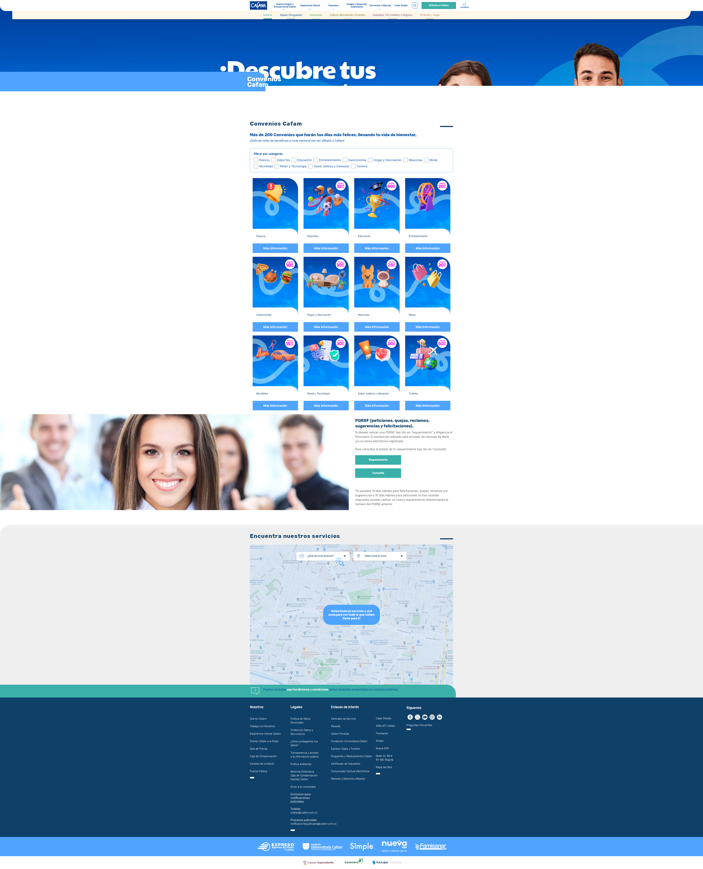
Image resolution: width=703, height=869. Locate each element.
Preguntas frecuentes (419, 725)
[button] (267, 15)
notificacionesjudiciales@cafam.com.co (313, 823)
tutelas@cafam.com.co (304, 812)
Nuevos (264, 160)
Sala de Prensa (258, 748)
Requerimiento (378, 459)
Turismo (362, 166)
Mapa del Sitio (384, 767)
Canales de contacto (262, 763)
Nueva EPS (382, 748)
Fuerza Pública (258, 771)
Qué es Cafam (258, 718)
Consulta (378, 473)
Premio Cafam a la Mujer (264, 741)
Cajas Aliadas (383, 718)
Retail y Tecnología (293, 166)
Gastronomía (357, 160)
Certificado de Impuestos (345, 763)
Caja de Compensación (263, 756)
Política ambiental (301, 764)
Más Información (377, 248)
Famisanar (382, 733)
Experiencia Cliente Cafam (265, 733)
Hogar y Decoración (387, 160)
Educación (304, 160)
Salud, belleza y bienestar (331, 166)
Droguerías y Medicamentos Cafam (351, 756)
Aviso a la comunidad (303, 786)
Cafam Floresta (340, 733)
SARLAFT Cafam (385, 726)
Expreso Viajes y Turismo (345, 748)
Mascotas (415, 160)
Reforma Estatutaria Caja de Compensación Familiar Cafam (304, 775)
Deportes (283, 160)
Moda (433, 160)
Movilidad (266, 166)
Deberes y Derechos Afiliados (348, 778)
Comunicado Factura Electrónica (350, 771)
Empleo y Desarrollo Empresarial (357, 5)
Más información (275, 248)
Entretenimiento (330, 160)
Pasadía (335, 726)
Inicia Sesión (401, 5)
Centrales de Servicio (343, 718)
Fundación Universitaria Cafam (349, 741)
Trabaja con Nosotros (262, 726)
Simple (380, 741)
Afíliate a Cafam (439, 5)
